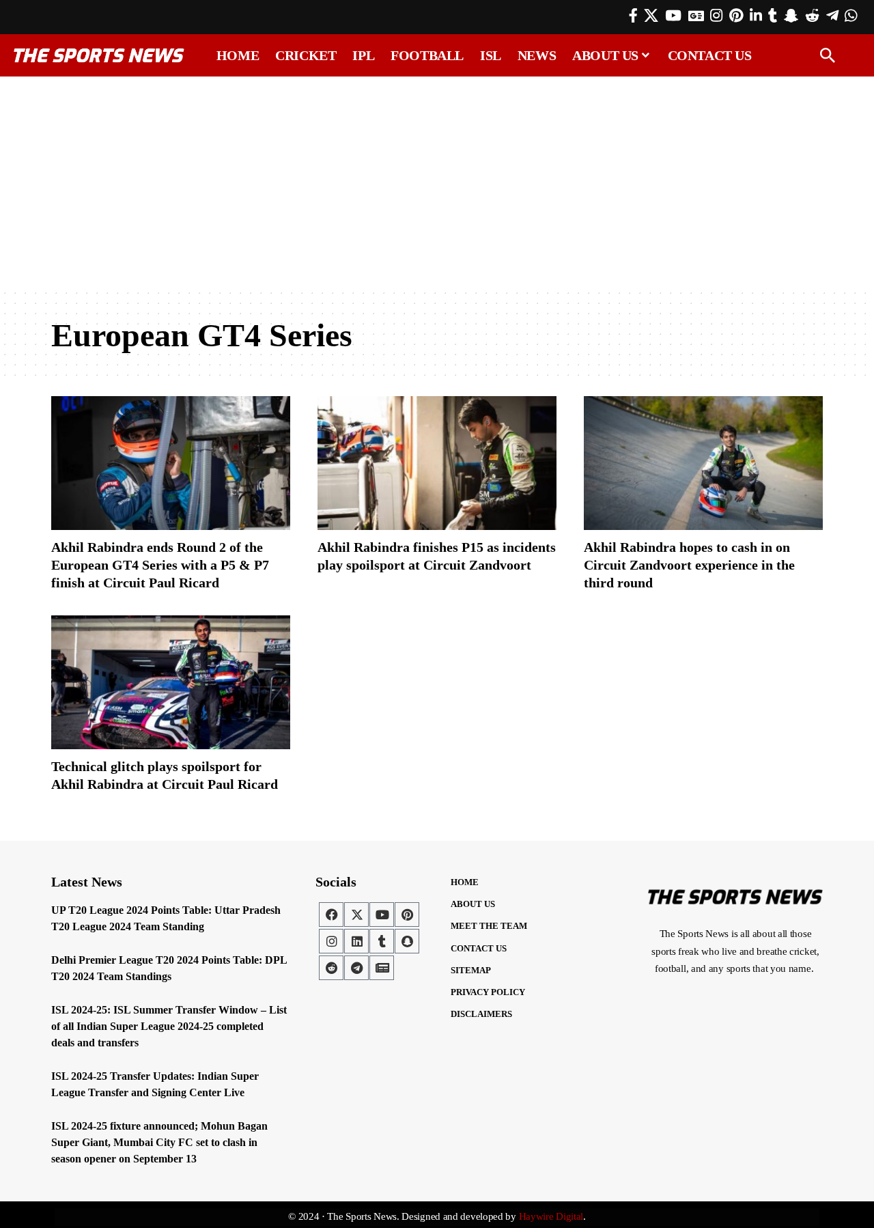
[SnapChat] (791, 15)
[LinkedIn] (755, 15)
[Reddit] (812, 15)
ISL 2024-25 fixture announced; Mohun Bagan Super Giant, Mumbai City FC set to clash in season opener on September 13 (159, 1142)
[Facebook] (633, 15)
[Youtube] (381, 914)
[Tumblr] (772, 15)
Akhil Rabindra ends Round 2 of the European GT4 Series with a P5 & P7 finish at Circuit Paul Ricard (160, 565)
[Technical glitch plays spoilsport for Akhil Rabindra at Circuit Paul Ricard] (170, 682)
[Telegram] (832, 15)
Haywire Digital (551, 1216)
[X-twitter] (356, 914)
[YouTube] (673, 15)
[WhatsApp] (850, 15)
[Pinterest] (736, 15)
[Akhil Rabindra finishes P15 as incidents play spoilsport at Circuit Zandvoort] (437, 463)
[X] (651, 15)
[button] (827, 55)
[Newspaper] (381, 967)
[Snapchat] (407, 941)
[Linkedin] (356, 941)
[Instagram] (716, 15)
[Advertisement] (437, 182)
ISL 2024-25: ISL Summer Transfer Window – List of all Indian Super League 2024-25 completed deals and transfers (169, 1026)
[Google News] (696, 15)
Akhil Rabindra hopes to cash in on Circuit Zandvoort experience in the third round (689, 565)
